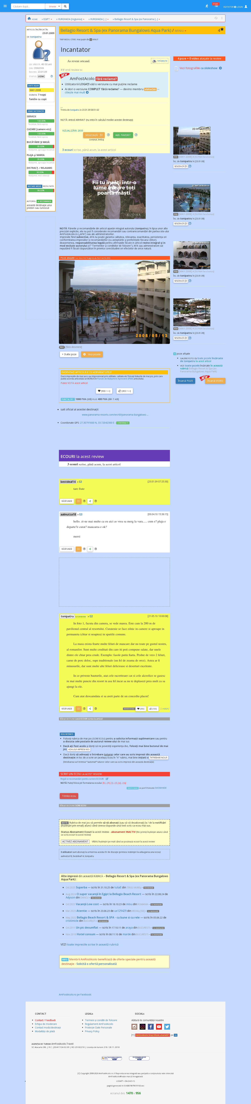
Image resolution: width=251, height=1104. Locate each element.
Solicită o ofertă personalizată (96, 964)
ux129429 (120, 911)
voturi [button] (165, 708)
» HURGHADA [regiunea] (69, 19)
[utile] (207, 6)
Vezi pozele (94, 354)
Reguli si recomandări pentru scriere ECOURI (82, 778)
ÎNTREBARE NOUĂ (158, 757)
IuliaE (117, 887)
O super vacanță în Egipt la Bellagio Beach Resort (109, 894)
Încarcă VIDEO (215, 380)
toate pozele (192, 365)
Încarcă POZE (185, 380)
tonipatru (35, 36)
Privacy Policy (92, 1031)
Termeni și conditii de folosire (101, 1020)
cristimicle (72, 921)
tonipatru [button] (67, 616)
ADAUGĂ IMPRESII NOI (78, 749)
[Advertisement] (40, 268)
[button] (84, 501)
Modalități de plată (45, 1031)
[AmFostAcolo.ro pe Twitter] (168, 1025)
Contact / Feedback (45, 1020)
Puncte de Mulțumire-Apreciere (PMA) (115, 378)
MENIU (180, 31)
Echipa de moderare (46, 1024)
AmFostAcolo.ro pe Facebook (75, 994)
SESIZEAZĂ (91, 135)
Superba (81, 887)
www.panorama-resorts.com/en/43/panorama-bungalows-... (115, 414)
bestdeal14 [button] (68, 482)
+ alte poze (69, 354)
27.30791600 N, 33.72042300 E (97, 422)
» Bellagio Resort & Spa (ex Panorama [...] (135, 19)
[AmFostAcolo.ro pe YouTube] (160, 1025)
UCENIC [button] (41, 76)
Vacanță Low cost (87, 904)
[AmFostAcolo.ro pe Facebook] (151, 1025)
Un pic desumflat (87, 927)
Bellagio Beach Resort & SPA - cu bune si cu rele (108, 917)
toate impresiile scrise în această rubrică (92, 944)
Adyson (70, 897)
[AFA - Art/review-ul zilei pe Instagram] (135, 1025)
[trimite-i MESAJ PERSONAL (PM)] (80, 482)
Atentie (81, 911)
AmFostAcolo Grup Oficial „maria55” (152, 1035)
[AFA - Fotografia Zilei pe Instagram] (143, 1025)
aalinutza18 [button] (68, 514)
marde (127, 934)
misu (129, 904)
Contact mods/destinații (48, 1027)
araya (129, 927)
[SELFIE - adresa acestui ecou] (90, 501)
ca (209, 68)
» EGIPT (46, 19)
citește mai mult (75, 92)
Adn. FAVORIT (123, 135)
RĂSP (67, 501)
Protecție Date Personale (98, 1027)
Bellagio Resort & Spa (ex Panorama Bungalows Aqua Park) (116, 30)
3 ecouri (67, 150)
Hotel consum (86, 934)
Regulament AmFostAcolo (99, 1024)
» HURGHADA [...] (97, 19)
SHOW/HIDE (160, 787)
